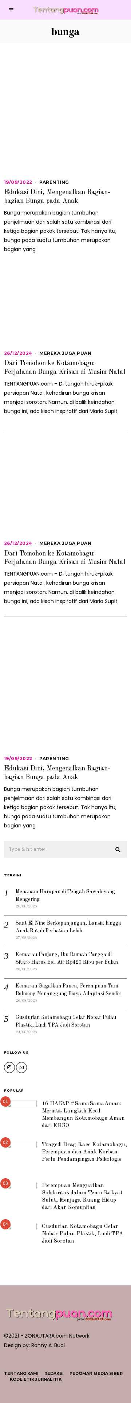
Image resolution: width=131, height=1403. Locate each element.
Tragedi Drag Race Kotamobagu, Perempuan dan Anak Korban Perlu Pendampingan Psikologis (84, 1152)
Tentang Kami (21, 1373)
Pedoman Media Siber (96, 1373)
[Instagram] (9, 1067)
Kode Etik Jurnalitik (35, 1379)
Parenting (54, 182)
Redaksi (54, 1373)
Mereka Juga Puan (65, 353)
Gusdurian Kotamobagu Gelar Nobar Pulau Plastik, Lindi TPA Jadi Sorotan (82, 1234)
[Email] (21, 1067)
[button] (118, 849)
